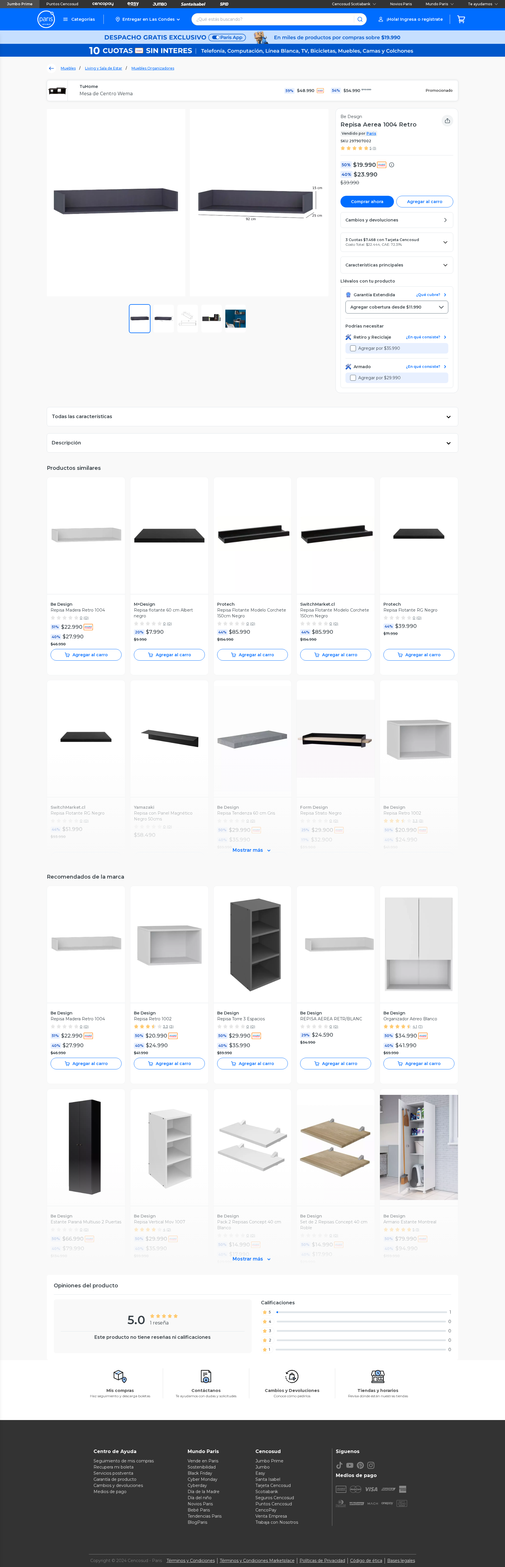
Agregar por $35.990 (379, 348)
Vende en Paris (203, 1461)
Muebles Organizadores (153, 68)
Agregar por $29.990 (379, 377)
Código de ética (366, 1560)
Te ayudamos (480, 4)
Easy (260, 1473)
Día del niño (200, 1497)
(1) (374, 148)
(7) (420, 1026)
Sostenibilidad (202, 1467)
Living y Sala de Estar (103, 68)
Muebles (68, 68)
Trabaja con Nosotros (276, 1522)
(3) (171, 1026)
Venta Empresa (271, 1516)
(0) (86, 617)
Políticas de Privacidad (322, 1560)
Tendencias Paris (205, 1516)
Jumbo (262, 1467)
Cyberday (197, 1485)
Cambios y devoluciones (118, 1485)
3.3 (165, 1026)
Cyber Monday (202, 1479)
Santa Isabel (267, 1479)
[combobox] (396, 307)
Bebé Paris (199, 1510)
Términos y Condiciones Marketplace (257, 1560)
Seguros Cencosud (274, 1497)
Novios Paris (401, 4)
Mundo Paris (437, 4)
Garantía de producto (115, 1479)
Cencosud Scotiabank (351, 4)
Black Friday (200, 1473)
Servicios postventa (113, 1473)
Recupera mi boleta (114, 1467)
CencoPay (265, 1510)
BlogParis (197, 1522)
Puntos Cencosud (62, 4)
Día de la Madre (203, 1491)
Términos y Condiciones (191, 1560)
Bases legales (401, 1560)
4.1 (415, 1026)
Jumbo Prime (19, 4)
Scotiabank (266, 1491)
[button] (147, 19)
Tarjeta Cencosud (273, 1485)
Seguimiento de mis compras (124, 1461)
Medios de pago (110, 1491)
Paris (371, 133)
